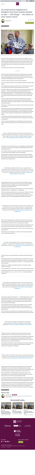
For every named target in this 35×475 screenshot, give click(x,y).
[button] (31, 20)
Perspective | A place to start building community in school (29, 412)
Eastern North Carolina (5, 389)
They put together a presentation (15, 271)
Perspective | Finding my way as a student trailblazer (17, 412)
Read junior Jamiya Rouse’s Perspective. (22, 358)
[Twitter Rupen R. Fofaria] (16, 394)
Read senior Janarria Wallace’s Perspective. (20, 324)
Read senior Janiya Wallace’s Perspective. (21, 173)
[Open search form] (4, 4)
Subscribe (20, 442)
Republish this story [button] (29, 22)
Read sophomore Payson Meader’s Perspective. (19, 137)
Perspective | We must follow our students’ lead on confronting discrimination (6, 412)
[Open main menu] (2, 4)
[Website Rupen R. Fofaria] (12, 394)
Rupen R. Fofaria (8, 20)
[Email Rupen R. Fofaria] (14, 394)
